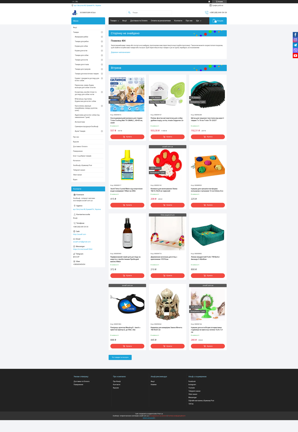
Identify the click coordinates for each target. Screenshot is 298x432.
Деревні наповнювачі (120, 52)
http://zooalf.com (79, 234)
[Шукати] (129, 12)
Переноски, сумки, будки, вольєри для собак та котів (85, 86)
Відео (75, 179)
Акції (124, 21)
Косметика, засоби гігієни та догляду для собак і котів (86, 93)
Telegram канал (79, 170)
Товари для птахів (82, 64)
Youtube (191, 388)
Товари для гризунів (82, 69)
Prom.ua (160, 414)
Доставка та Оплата (138, 21)
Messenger (192, 397)
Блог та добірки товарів (82, 156)
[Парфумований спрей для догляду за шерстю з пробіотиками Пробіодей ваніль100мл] (127, 233)
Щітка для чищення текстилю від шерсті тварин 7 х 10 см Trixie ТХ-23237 (207, 119)
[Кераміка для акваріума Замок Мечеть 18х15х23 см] (168, 304)
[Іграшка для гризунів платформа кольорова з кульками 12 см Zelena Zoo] (208, 165)
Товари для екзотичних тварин (87, 74)
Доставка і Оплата (80, 146)
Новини (153, 384)
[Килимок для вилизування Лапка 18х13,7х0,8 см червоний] (168, 165)
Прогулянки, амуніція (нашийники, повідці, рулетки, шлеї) (86, 108)
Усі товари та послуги (120, 357)
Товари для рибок (82, 41)
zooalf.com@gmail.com (82, 242)
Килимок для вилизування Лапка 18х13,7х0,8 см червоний (164, 190)
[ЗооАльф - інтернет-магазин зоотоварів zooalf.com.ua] (74, 12)
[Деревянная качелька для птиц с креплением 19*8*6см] (168, 233)
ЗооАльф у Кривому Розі (82, 165)
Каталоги (76, 160)
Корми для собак (81, 46)
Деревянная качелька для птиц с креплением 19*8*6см (164, 258)
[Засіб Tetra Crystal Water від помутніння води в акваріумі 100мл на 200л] (127, 165)
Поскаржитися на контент (158, 416)
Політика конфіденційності (176, 416)
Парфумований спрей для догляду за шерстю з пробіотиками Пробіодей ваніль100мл (125, 259)
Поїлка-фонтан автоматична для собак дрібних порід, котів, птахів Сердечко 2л (167, 119)
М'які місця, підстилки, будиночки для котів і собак (85, 100)
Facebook (192, 381)
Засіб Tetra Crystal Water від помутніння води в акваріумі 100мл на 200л (126, 190)
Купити (129, 137)
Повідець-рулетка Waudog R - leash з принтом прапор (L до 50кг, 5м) (125, 329)
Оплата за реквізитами (161, 21)
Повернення (78, 151)
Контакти (178, 21)
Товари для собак (81, 55)
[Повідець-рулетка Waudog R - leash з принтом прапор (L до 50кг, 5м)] (127, 304)
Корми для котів (81, 51)
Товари (113, 21)
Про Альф (117, 381)
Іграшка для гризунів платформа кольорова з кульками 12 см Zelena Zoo (207, 190)
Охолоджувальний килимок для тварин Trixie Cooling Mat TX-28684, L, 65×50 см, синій (126, 120)
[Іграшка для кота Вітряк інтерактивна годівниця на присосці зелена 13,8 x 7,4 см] (208, 304)
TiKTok (190, 404)
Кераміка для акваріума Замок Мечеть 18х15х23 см (166, 329)
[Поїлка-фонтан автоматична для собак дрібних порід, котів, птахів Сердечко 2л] (168, 94)
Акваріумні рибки (81, 37)
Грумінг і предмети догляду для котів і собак (87, 79)
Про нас (189, 21)
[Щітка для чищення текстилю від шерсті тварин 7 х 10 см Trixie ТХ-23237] (208, 94)
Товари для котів (81, 60)
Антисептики (80, 122)
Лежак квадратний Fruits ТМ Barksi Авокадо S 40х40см (205, 258)
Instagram (192, 384)
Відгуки (76, 142)
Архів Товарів (80, 131)
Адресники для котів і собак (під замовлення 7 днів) (87, 116)
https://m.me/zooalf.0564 (82, 249)
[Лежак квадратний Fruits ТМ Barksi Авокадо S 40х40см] (208, 233)
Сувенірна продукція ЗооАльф (86, 126)
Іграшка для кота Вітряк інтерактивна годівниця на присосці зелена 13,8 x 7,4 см (206, 330)
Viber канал (77, 175)
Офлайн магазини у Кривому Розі (201, 401)
